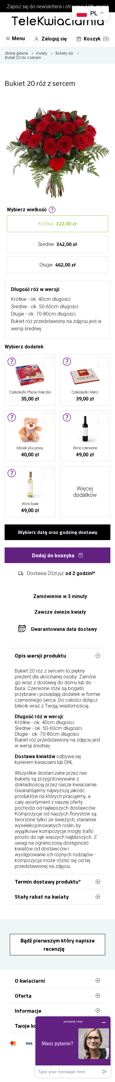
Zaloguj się (54, 39)
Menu (18, 38)
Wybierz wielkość (27, 209)
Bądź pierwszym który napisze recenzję (58, 944)
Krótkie (57, 223)
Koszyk (96, 39)
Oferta (23, 996)
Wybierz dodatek (24, 346)
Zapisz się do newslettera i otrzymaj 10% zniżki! (57, 7)
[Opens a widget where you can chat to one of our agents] (73, 1047)
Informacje (28, 1011)
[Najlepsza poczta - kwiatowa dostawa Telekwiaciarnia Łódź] (58, 21)
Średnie (57, 244)
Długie (58, 264)
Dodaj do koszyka (53, 555)
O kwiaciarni (30, 980)
